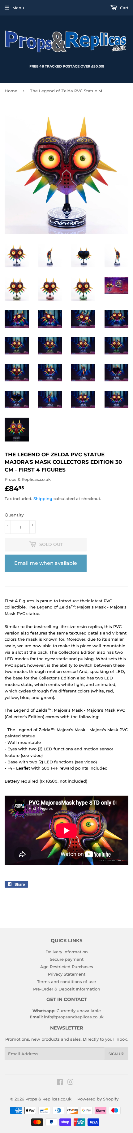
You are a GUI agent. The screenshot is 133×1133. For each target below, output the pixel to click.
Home (11, 90)
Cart (123, 7)
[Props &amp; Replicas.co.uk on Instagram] (70, 1082)
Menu (18, 7)
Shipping (42, 498)
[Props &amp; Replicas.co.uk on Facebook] (60, 1082)
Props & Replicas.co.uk (48, 1098)
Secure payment (67, 959)
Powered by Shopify (97, 1098)
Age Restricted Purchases (66, 966)
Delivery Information (66, 951)
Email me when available (45, 563)
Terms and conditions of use (66, 981)
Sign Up (116, 1054)
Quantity (14, 515)
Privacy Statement (66, 974)
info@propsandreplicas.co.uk (74, 1016)
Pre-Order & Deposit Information (66, 988)
